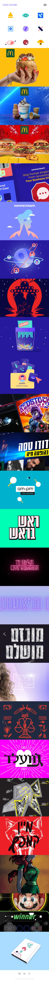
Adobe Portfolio (28, 979)
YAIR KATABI (9, 5)
